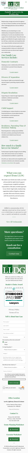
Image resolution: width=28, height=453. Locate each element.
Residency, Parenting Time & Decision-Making (13, 126)
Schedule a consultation (7, 163)
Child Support (7, 108)
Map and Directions (14, 409)
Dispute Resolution (9, 92)
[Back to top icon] (14, 443)
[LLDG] (14, 5)
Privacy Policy (14, 309)
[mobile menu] (26, 2)
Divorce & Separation (10, 77)
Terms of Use (14, 312)
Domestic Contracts (9, 61)
